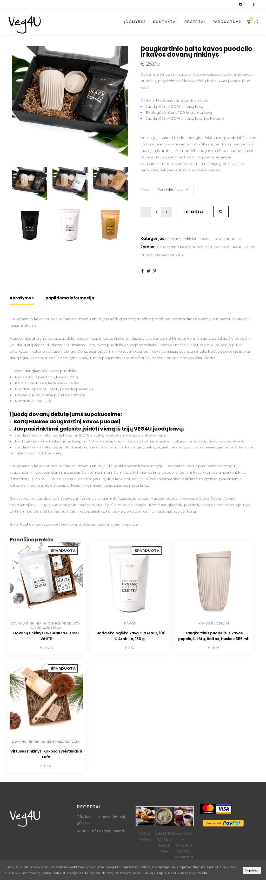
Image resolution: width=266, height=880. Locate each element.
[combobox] (173, 189)
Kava (145, 189)
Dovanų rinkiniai (181, 238)
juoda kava (220, 247)
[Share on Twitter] (148, 271)
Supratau (251, 870)
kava (237, 247)
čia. (205, 873)
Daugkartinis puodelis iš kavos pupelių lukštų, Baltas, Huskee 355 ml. (213, 635)
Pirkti (202, 648)
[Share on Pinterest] (154, 271)
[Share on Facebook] (142, 271)
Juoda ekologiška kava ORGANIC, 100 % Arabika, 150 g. (130, 635)
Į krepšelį (193, 211)
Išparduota (28, 648)
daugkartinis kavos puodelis (182, 247)
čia (106, 504)
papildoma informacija (69, 298)
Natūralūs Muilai (46, 627)
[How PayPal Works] (223, 825)
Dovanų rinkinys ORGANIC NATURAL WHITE (46, 635)
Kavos (204, 238)
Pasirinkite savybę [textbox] (173, 189)
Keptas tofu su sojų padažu (101, 831)
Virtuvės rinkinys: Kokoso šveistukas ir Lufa (46, 754)
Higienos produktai (63, 623)
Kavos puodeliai (228, 238)
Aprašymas (22, 298)
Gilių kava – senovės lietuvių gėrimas (101, 820)
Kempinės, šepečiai (63, 741)
